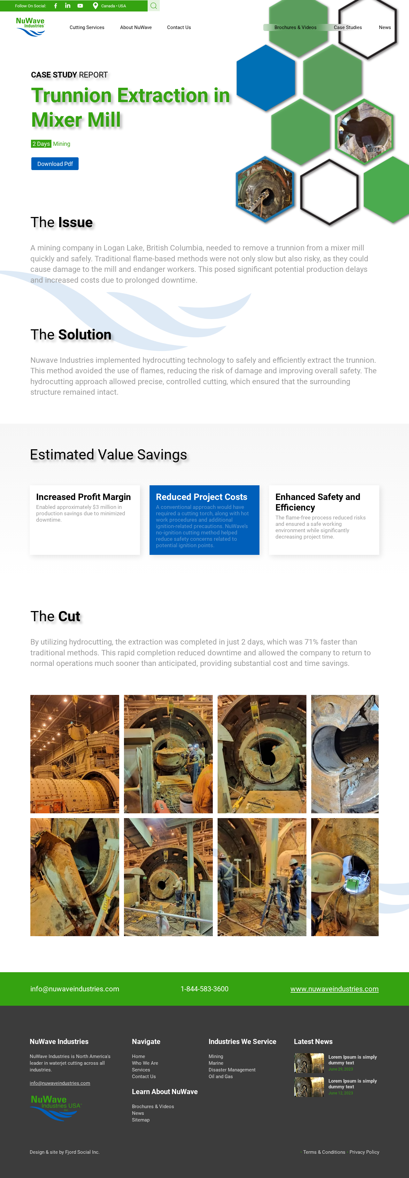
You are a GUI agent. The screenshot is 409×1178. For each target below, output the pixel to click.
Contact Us (144, 1076)
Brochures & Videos (153, 1106)
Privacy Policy (364, 1152)
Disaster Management (232, 1070)
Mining (216, 1056)
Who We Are (145, 1063)
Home (139, 1056)
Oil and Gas (221, 1076)
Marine (216, 1063)
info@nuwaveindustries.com (74, 989)
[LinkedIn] (68, 6)
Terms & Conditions (325, 1152)
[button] (84, 27)
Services (141, 1070)
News (138, 1113)
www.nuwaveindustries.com (334, 989)
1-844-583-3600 (204, 989)
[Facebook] (55, 6)
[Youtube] (80, 6)
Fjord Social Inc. (82, 1152)
